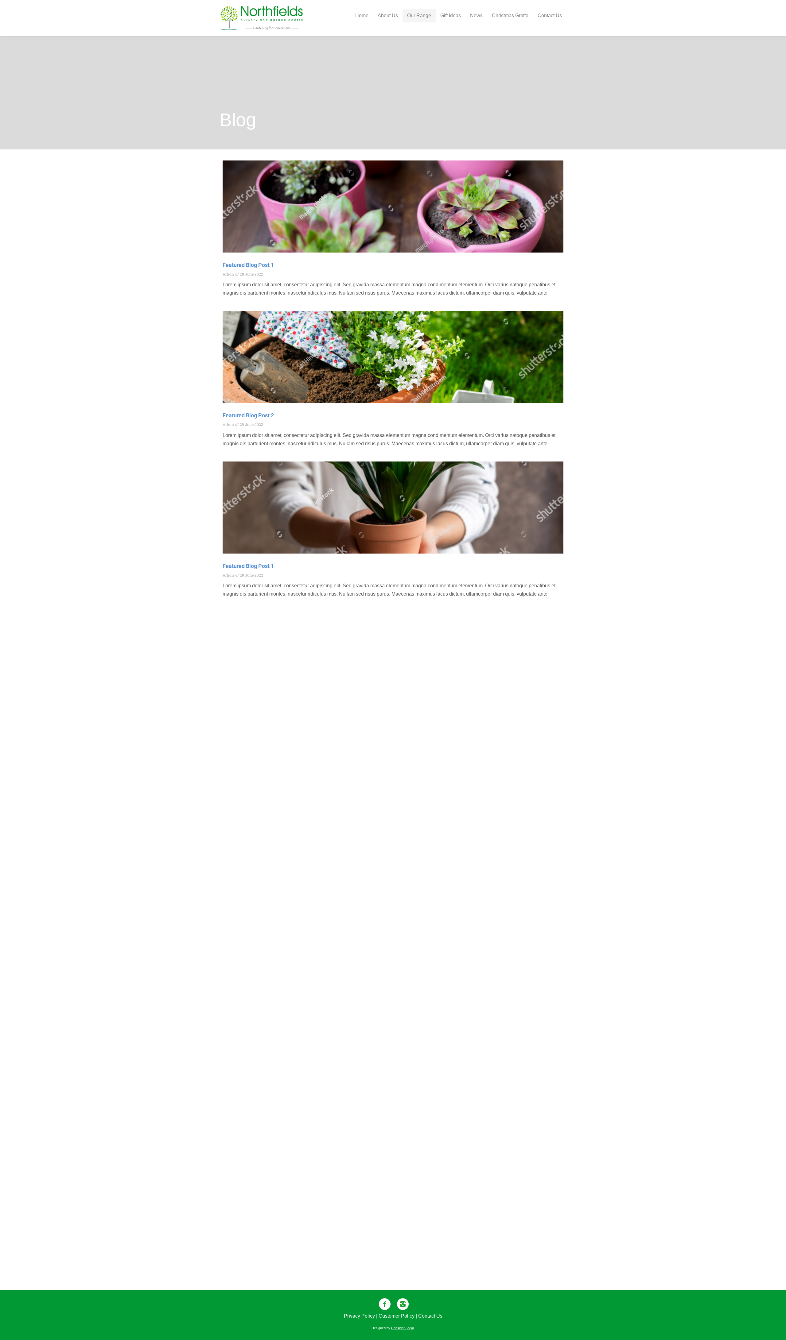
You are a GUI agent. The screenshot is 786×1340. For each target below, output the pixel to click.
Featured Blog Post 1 (248, 265)
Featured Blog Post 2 (248, 415)
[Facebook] (384, 1304)
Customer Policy (396, 1316)
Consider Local (402, 1328)
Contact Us (430, 1316)
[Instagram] (402, 1304)
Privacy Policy (359, 1316)
